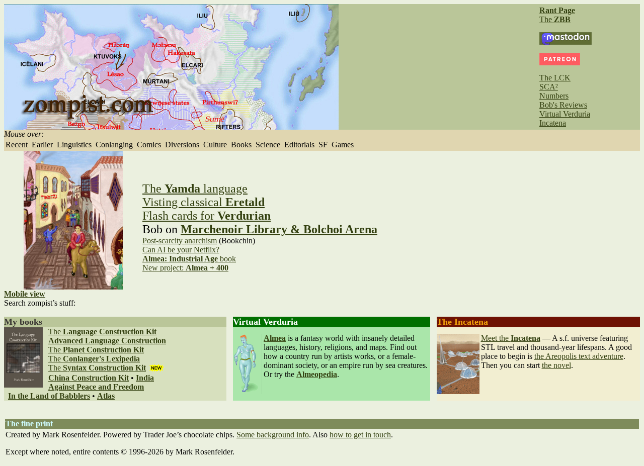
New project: (185, 267)
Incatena (552, 123)
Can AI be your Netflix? (180, 249)
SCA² (548, 86)
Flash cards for (206, 215)
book (189, 258)
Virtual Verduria (564, 114)
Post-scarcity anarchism (179, 240)
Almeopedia (316, 374)
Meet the (510, 338)
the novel (556, 365)
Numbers (554, 95)
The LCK (555, 77)
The (555, 19)
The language (195, 188)
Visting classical (203, 202)
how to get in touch (360, 434)
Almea (275, 338)
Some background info (272, 434)
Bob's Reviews (563, 105)
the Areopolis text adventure (578, 356)
